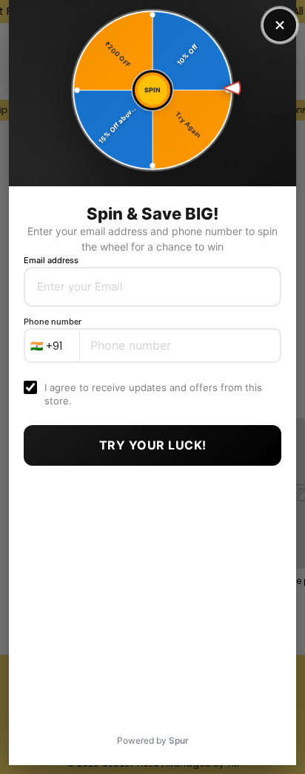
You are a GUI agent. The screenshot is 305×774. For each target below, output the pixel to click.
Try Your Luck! (153, 445)
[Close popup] (280, 25)
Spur (179, 740)
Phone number (52, 321)
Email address (51, 260)
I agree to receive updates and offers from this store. (153, 394)
